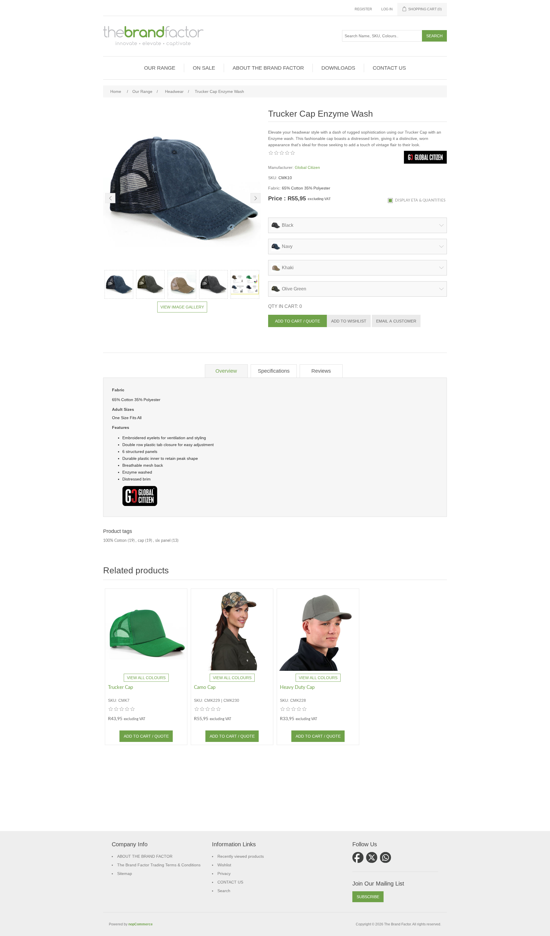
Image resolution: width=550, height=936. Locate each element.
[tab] (226, 371)
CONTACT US (230, 882)
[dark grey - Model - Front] (318, 630)
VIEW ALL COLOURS (146, 677)
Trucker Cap (120, 687)
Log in (387, 9)
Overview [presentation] (226, 371)
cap (141, 541)
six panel (162, 541)
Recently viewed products (240, 856)
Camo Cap (205, 687)
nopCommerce (140, 924)
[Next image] (256, 198)
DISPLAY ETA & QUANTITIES (420, 200)
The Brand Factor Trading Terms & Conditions (159, 865)
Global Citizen (307, 167)
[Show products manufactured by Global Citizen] (425, 162)
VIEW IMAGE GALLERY (182, 307)
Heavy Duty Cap (297, 687)
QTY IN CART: (283, 306)
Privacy (224, 873)
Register (363, 9)
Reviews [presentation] (321, 371)
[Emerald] (146, 630)
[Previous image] (110, 198)
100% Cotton (115, 541)
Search (223, 890)
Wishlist (224, 865)
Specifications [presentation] (274, 371)
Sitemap (124, 873)
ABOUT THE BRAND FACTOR (144, 856)
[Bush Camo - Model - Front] (232, 630)
